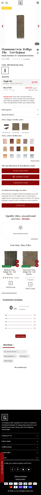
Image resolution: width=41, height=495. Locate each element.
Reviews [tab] (8, 344)
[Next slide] (38, 26)
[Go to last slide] (2, 26)
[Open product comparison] (37, 49)
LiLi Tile (16, 491)
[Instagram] (23, 469)
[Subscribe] (36, 458)
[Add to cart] (17, 265)
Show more (35, 161)
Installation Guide (22, 177)
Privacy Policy (20, 479)
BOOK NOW (20, 205)
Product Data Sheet (20, 171)
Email (4, 458)
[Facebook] (12, 469)
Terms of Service (20, 476)
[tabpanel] (20, 370)
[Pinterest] (17, 469)
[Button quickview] (17, 261)
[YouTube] (28, 469)
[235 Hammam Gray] (5, 70)
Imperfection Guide (20, 183)
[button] (37, 52)
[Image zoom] (20, 26)
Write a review (20, 336)
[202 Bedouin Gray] (10, 283)
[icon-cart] (37, 3)
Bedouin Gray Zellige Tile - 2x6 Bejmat (9, 272)
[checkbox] (8, 361)
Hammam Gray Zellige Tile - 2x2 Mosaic (29, 272)
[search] (6, 3)
